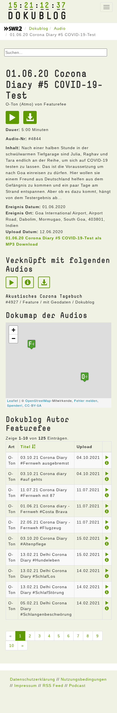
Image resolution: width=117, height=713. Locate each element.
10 (11, 645)
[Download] (31, 119)
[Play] (14, 119)
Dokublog (38, 28)
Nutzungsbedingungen (84, 679)
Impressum (25, 685)
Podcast (77, 685)
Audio (60, 28)
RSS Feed (53, 685)
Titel (25, 446)
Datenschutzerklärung (32, 679)
